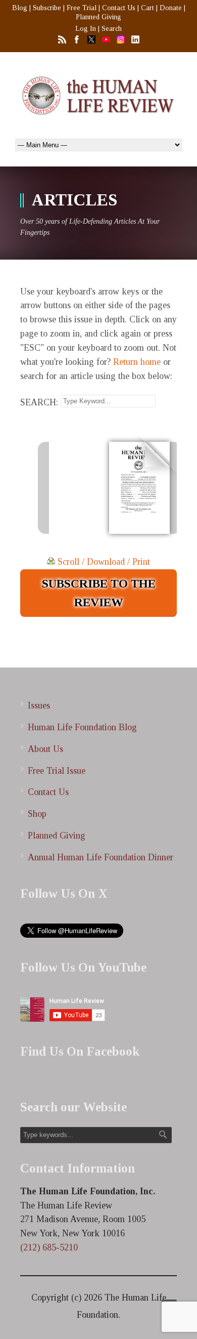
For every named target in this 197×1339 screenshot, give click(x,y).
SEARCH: (39, 402)
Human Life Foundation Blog (82, 727)
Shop (37, 814)
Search (112, 28)
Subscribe (47, 8)
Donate (171, 8)
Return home (137, 362)
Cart (147, 8)
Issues (39, 705)
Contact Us (118, 8)
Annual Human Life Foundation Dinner (100, 857)
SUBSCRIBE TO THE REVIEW (99, 593)
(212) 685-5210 (49, 1247)
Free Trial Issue (56, 771)
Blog (19, 8)
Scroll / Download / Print (102, 562)
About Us (45, 749)
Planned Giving (98, 17)
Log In (85, 28)
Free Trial (81, 8)
